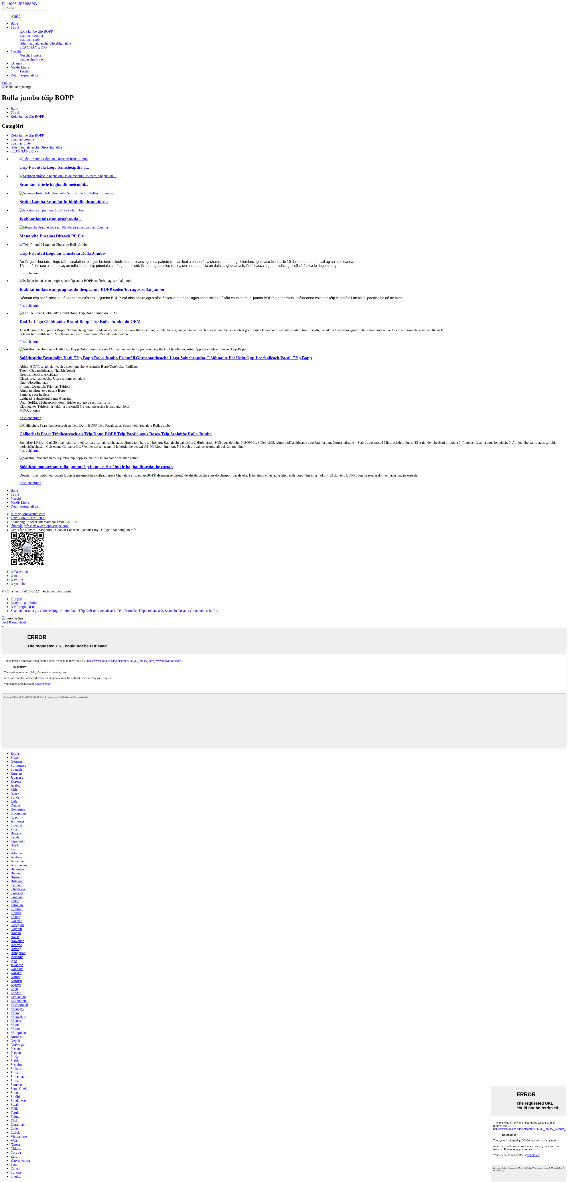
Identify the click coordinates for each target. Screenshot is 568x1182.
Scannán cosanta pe (24, 611)
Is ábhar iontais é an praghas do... (51, 219)
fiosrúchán (27, 273)
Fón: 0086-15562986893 (19, 4)
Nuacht (16, 51)
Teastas (25, 71)
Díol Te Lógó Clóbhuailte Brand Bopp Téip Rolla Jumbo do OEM (80, 321)
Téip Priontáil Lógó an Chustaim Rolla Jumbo (62, 253)
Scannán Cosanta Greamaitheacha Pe (191, 611)
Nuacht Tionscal (31, 55)
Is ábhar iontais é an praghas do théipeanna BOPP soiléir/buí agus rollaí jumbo (92, 289)
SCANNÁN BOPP (33, 47)
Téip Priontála (127, 611)
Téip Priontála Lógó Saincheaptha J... (54, 167)
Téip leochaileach (150, 611)
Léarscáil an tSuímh (24, 603)
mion (37, 273)
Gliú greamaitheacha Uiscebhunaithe (45, 43)
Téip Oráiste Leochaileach (96, 611)
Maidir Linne (20, 67)
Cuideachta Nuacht (33, 59)
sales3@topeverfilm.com (28, 514)
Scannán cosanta (31, 35)
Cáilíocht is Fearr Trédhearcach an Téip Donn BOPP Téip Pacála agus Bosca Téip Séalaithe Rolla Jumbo (116, 434)
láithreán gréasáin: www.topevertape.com (40, 526)
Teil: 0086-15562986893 (28, 518)
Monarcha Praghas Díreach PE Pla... (53, 236)
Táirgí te (16, 599)
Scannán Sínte (29, 39)
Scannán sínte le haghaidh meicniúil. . (54, 184)
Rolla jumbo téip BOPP (36, 31)
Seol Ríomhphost (14, 622)
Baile (14, 23)
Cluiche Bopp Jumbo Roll (58, 611)
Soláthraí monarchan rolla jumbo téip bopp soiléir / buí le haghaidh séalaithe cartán (96, 466)
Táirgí (15, 27)
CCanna (16, 63)
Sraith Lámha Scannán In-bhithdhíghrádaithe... (64, 201)
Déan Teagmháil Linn (26, 75)
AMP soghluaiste (23, 607)
